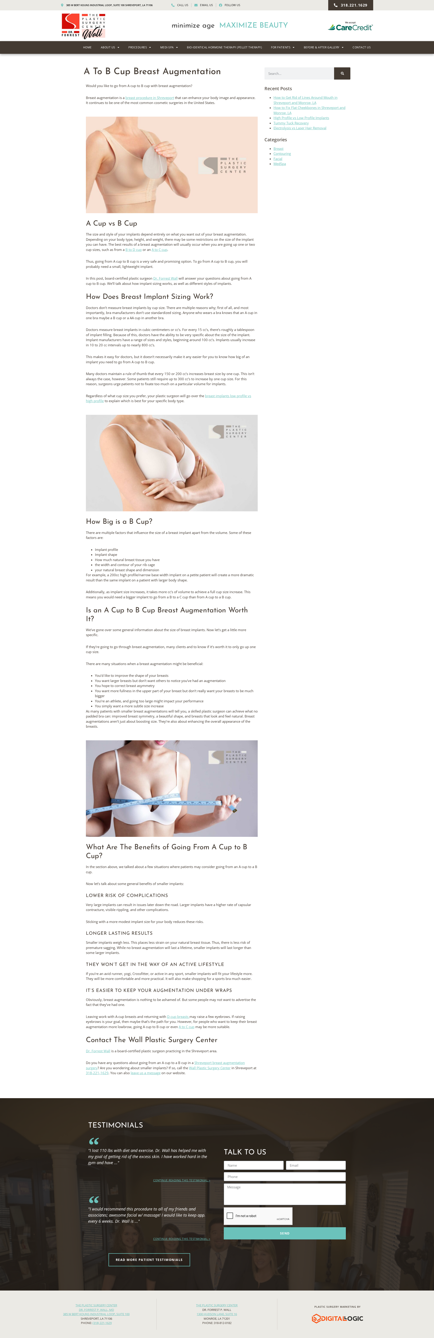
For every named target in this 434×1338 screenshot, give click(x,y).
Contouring (282, 153)
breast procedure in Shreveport (149, 97)
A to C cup (159, 249)
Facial (278, 158)
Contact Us (362, 47)
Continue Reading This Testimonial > (181, 1180)
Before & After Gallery (322, 47)
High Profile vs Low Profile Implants (301, 118)
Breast (278, 148)
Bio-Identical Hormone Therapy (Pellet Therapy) (224, 47)
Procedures (137, 47)
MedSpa (280, 163)
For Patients (280, 47)
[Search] (342, 73)
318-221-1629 (97, 1073)
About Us (108, 47)
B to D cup (133, 249)
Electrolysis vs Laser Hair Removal (300, 128)
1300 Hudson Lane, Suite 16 (217, 1314)
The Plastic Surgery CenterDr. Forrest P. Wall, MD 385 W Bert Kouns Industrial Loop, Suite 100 (96, 1309)
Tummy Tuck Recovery (291, 123)
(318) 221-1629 (102, 1323)
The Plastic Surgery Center (217, 1305)
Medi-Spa (167, 47)
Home (87, 47)
